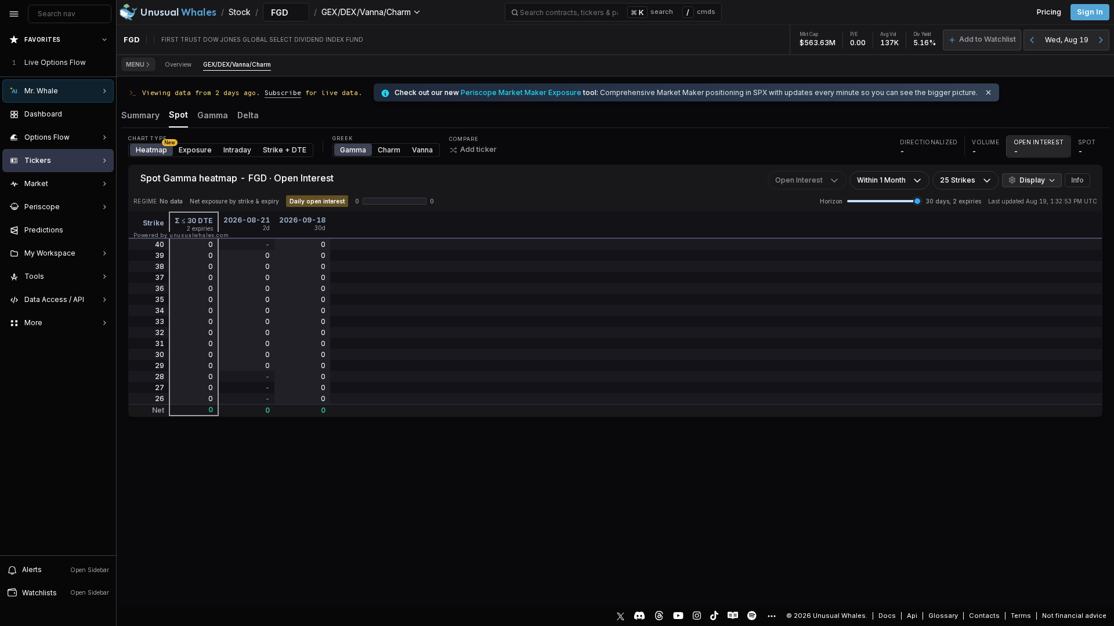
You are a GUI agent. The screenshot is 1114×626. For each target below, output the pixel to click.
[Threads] (659, 615)
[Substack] (733, 615)
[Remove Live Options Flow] (105, 63)
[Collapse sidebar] (14, 14)
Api (912, 616)
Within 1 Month (881, 180)
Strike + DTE (284, 149)
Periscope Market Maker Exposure (521, 92)
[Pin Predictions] (102, 230)
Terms (1021, 616)
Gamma (353, 149)
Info (1077, 180)
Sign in (1090, 12)
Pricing (1049, 12)
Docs (887, 616)
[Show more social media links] (771, 616)
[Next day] (1100, 40)
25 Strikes (957, 180)
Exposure (195, 149)
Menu (135, 64)
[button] (982, 40)
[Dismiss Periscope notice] (988, 92)
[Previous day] (1032, 40)
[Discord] (639, 615)
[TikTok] (714, 615)
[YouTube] (678, 615)
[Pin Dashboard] (102, 114)
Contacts (984, 616)
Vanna (422, 149)
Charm (389, 149)
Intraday (237, 149)
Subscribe (283, 92)
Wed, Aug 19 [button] (1066, 39)
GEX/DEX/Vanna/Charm (237, 64)
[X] (620, 615)
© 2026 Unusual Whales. (826, 616)
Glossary (943, 616)
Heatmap (154, 149)
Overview (178, 64)
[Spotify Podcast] (752, 615)
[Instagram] (697, 615)
